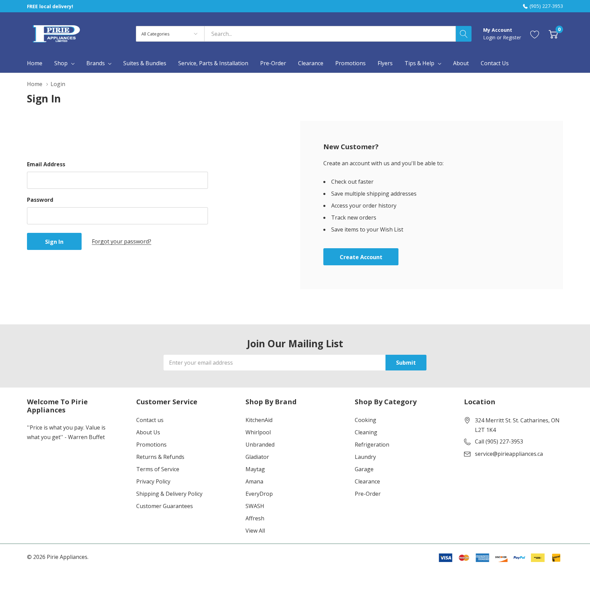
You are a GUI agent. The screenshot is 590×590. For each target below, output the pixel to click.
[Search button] (464, 34)
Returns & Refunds (160, 457)
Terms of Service (157, 469)
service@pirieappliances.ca (509, 454)
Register (512, 37)
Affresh (254, 518)
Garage (364, 469)
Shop (61, 63)
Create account (361, 257)
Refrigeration (372, 444)
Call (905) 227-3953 (499, 441)
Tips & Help (419, 63)
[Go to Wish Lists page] (534, 34)
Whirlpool (258, 432)
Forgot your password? (121, 241)
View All (255, 530)
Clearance (367, 481)
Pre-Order (368, 493)
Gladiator (257, 457)
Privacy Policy (153, 481)
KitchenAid (258, 420)
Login (490, 37)
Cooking (365, 420)
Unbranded (260, 444)
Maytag (255, 469)
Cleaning (366, 432)
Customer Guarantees (164, 506)
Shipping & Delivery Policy (169, 493)
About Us (148, 432)
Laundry (365, 457)
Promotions (151, 444)
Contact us (150, 420)
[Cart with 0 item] (553, 34)
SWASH (254, 506)
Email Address (46, 164)
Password (40, 199)
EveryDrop (259, 493)
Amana (254, 481)
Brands (95, 63)
